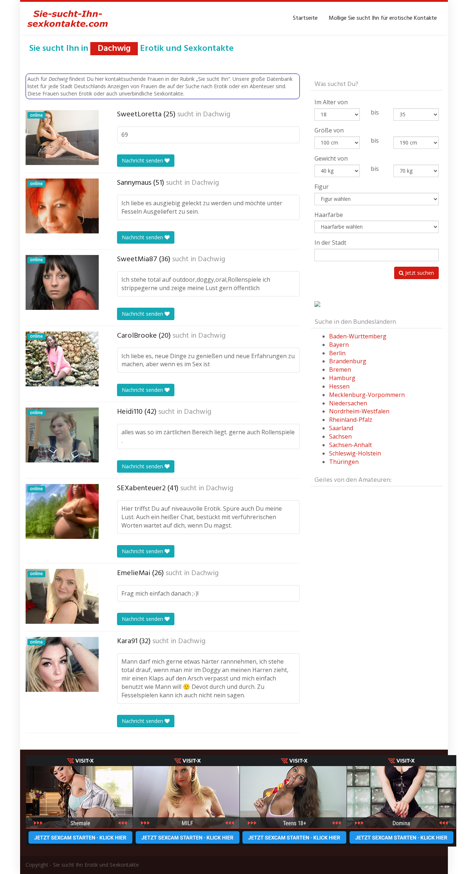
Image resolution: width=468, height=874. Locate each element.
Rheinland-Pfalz (350, 420)
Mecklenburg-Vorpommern (367, 395)
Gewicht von (331, 158)
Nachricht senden (143, 160)
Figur (321, 187)
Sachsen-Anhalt (350, 445)
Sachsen (340, 436)
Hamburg (342, 378)
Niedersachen (348, 403)
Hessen (339, 386)
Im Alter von (331, 102)
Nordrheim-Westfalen (359, 411)
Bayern (339, 345)
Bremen (340, 369)
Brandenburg (347, 361)
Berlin (337, 353)
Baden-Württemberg (357, 336)
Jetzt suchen (419, 272)
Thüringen (344, 462)
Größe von (329, 130)
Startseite (305, 18)
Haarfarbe (328, 215)
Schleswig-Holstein (355, 453)
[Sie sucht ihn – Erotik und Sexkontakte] (67, 18)
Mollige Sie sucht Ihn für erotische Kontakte (383, 18)
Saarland (341, 428)
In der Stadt (330, 243)
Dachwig (216, 114)
